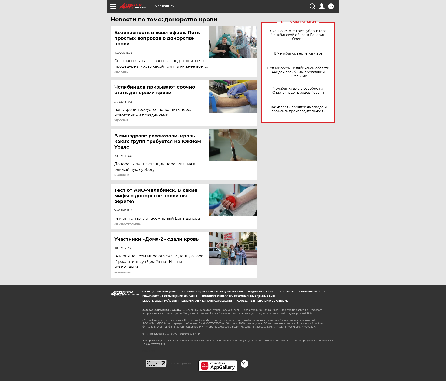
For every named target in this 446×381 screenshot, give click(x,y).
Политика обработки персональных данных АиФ (238, 296)
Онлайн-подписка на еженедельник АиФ (212, 291)
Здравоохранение (127, 224)
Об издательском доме (159, 291)
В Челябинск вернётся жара (298, 54)
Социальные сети (312, 291)
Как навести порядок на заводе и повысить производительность (298, 109)
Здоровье (121, 72)
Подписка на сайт (261, 291)
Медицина (121, 175)
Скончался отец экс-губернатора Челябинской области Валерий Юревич (298, 35)
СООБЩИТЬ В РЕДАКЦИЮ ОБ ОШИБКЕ (262, 300)
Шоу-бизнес (122, 273)
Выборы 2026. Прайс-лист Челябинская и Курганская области (187, 300)
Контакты (287, 291)
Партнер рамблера (182, 363)
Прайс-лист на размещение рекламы (169, 296)
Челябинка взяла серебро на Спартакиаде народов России (298, 91)
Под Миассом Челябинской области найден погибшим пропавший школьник (298, 72)
